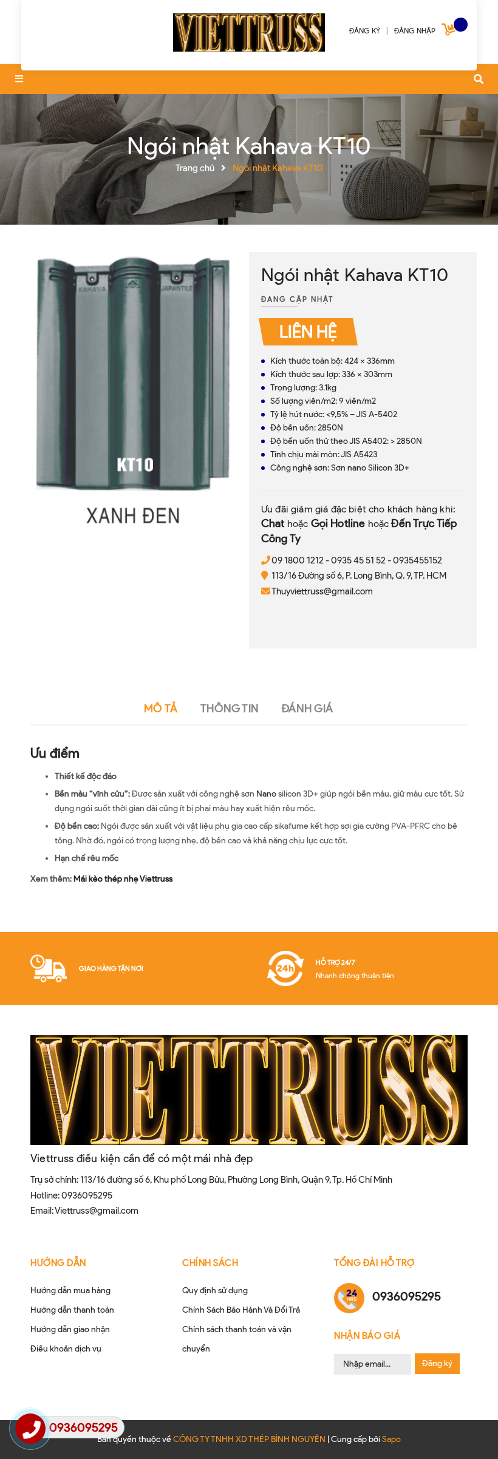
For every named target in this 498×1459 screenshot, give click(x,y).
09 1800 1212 (297, 560)
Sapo (391, 1439)
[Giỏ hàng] (450, 32)
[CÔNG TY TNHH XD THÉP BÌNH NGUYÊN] (249, 30)
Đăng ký (437, 1363)
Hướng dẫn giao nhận (70, 1329)
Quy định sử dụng (215, 1290)
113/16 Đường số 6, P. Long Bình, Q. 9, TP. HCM (358, 575)
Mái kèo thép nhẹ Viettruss (122, 879)
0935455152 (417, 560)
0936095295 (86, 1195)
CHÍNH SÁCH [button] (210, 1262)
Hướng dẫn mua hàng (70, 1290)
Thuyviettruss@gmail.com (322, 591)
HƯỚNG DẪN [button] (58, 1262)
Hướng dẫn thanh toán (72, 1310)
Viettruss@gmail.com (96, 1210)
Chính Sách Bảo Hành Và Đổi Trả (241, 1310)
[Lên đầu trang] (465, 1429)
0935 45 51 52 (358, 560)
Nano (266, 794)
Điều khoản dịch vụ (65, 1349)
